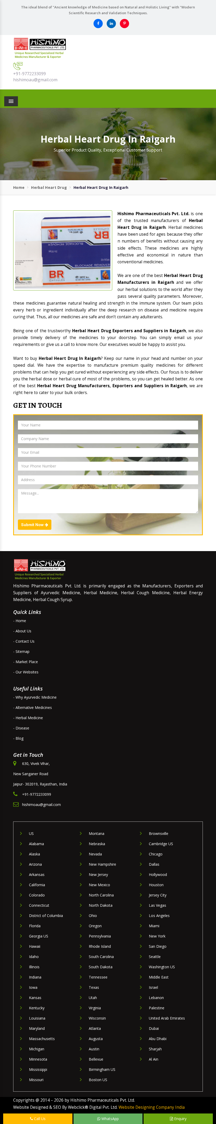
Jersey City (157, 895)
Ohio (93, 915)
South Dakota (100, 966)
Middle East (159, 977)
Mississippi (38, 1069)
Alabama (36, 843)
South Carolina (101, 956)
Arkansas (37, 874)
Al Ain (153, 1059)
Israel (153, 987)
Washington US (162, 966)
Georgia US (38, 936)
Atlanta (95, 1028)
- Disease (21, 727)
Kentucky (37, 1007)
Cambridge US (161, 843)
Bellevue (96, 1059)
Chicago (156, 853)
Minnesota (38, 1059)
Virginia (95, 1007)
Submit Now (33, 524)
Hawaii (34, 946)
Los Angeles (159, 915)
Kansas (35, 997)
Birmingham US (102, 1069)
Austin (94, 1048)
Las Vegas (157, 905)
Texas (94, 987)
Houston (156, 884)
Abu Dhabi (157, 1038)
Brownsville (158, 833)
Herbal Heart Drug (49, 187)
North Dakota (100, 905)
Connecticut (39, 905)
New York (157, 936)
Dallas (154, 864)
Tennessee (98, 977)
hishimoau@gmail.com (35, 80)
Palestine (156, 1007)
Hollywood (158, 874)
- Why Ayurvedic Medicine (35, 697)
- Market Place (25, 661)
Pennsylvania (100, 936)
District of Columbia (46, 915)
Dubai (154, 1028)
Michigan (36, 1048)
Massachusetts (42, 1038)
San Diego (157, 946)
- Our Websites (25, 671)
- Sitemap (21, 651)
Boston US (98, 1079)
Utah (93, 997)
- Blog (18, 738)
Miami (154, 925)
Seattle (155, 956)
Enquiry (179, 1118)
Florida (35, 925)
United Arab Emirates (167, 1018)
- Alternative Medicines (32, 707)
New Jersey (98, 874)
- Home (19, 620)
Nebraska (97, 843)
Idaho (34, 956)
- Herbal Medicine (28, 717)
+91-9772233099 (29, 74)
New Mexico (99, 884)
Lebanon (156, 997)
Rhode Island (100, 946)
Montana (96, 833)
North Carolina (101, 895)
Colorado (37, 895)
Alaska (34, 853)
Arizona (35, 864)
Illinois (34, 966)
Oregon (95, 925)
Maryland (37, 1028)
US (31, 833)
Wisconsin (97, 1018)
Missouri (36, 1079)
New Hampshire (102, 864)
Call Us (39, 1118)
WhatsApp (109, 1118)
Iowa (33, 987)
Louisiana (37, 1018)
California (37, 884)
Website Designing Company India (152, 1107)
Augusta (96, 1038)
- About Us (22, 630)
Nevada (95, 853)
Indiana (35, 977)
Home (18, 187)
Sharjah (155, 1048)
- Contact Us (24, 641)
